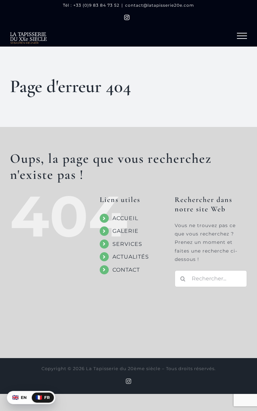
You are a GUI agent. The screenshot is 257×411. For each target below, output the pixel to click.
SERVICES (127, 244)
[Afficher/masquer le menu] (242, 36)
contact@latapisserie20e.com (159, 5)
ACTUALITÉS (130, 257)
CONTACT (126, 270)
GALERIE (125, 231)
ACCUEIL (125, 218)
